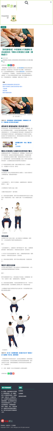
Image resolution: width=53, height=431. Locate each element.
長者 (4, 62)
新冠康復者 (5, 60)
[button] (51, 2)
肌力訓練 (28, 60)
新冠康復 (21, 68)
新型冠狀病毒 (15, 60)
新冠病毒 (3, 27)
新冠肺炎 (10, 60)
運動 (32, 60)
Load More (26, 378)
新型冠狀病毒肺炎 (22, 60)
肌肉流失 (22, 71)
